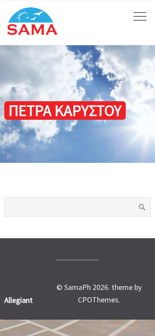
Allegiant (18, 300)
